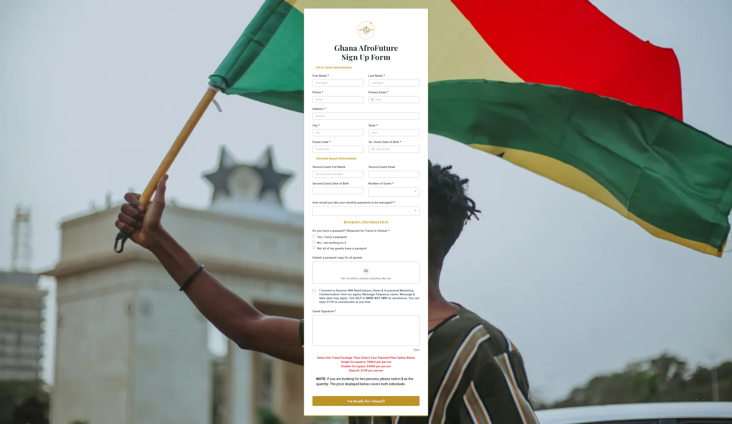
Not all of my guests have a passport (342, 248)
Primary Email (378, 92)
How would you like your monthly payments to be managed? (353, 202)
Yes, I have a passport (332, 237)
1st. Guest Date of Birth (384, 142)
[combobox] (394, 192)
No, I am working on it (331, 242)
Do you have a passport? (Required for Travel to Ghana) (351, 230)
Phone (317, 92)
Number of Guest (381, 183)
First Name (320, 75)
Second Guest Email (381, 166)
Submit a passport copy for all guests (337, 257)
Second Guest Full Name (328, 166)
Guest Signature (324, 311)
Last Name (376, 75)
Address (319, 108)
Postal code (321, 142)
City (316, 125)
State (373, 125)
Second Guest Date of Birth (330, 183)
